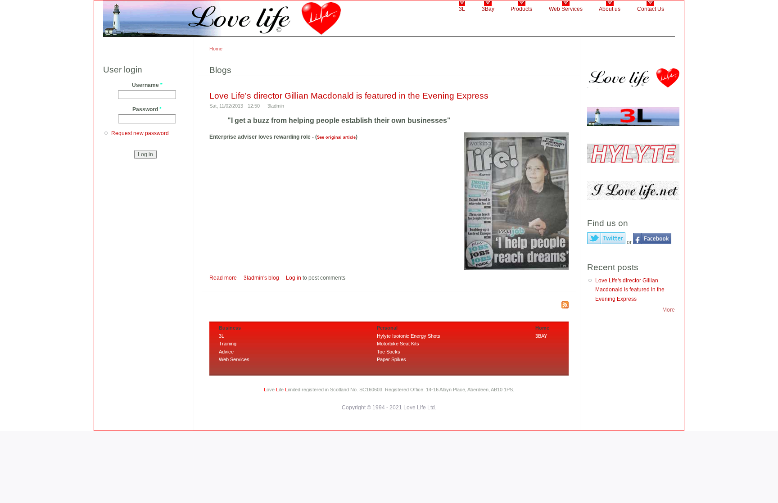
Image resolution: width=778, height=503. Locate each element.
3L (462, 9)
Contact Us (650, 9)
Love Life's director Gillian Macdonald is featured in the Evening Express (349, 95)
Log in (293, 278)
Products (521, 9)
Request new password (140, 133)
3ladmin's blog (261, 278)
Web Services (566, 9)
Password (147, 109)
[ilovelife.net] (633, 198)
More (668, 310)
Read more (223, 278)
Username (147, 85)
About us (609, 9)
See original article (336, 137)
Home (215, 48)
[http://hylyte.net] (633, 161)
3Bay (488, 9)
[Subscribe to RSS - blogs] (565, 305)
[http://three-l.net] (633, 124)
